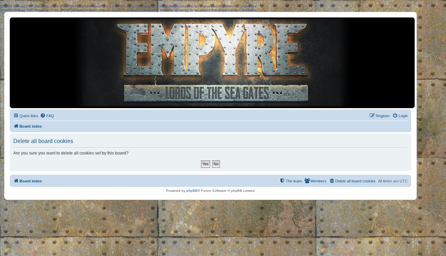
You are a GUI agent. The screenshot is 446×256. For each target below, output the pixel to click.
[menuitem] (47, 116)
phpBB (192, 191)
